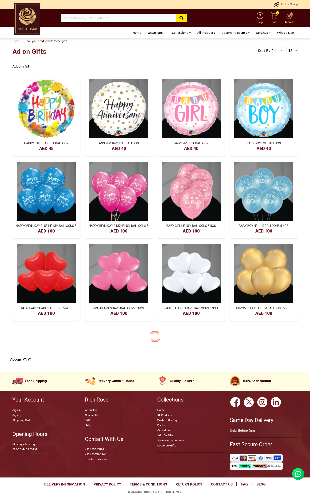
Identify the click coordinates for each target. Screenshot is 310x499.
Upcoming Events (234, 33)
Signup (294, 4)
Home (137, 33)
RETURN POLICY (189, 484)
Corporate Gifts (166, 445)
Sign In (16, 410)
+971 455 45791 (94, 449)
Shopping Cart (21, 420)
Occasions (155, 33)
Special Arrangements (170, 440)
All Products (206, 33)
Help (88, 425)
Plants (161, 425)
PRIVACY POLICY (107, 484)
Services (262, 33)
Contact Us (91, 415)
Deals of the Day (167, 420)
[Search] (181, 18)
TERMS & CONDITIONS (148, 484)
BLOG (261, 484)
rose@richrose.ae (95, 459)
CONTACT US (222, 484)
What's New (285, 33)
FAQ (87, 420)
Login (284, 4)
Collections (180, 33)
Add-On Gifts (165, 435)
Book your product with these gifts (46, 41)
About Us (91, 410)
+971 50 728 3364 (95, 454)
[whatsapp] (298, 479)
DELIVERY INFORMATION (64, 484)
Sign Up (17, 415)
